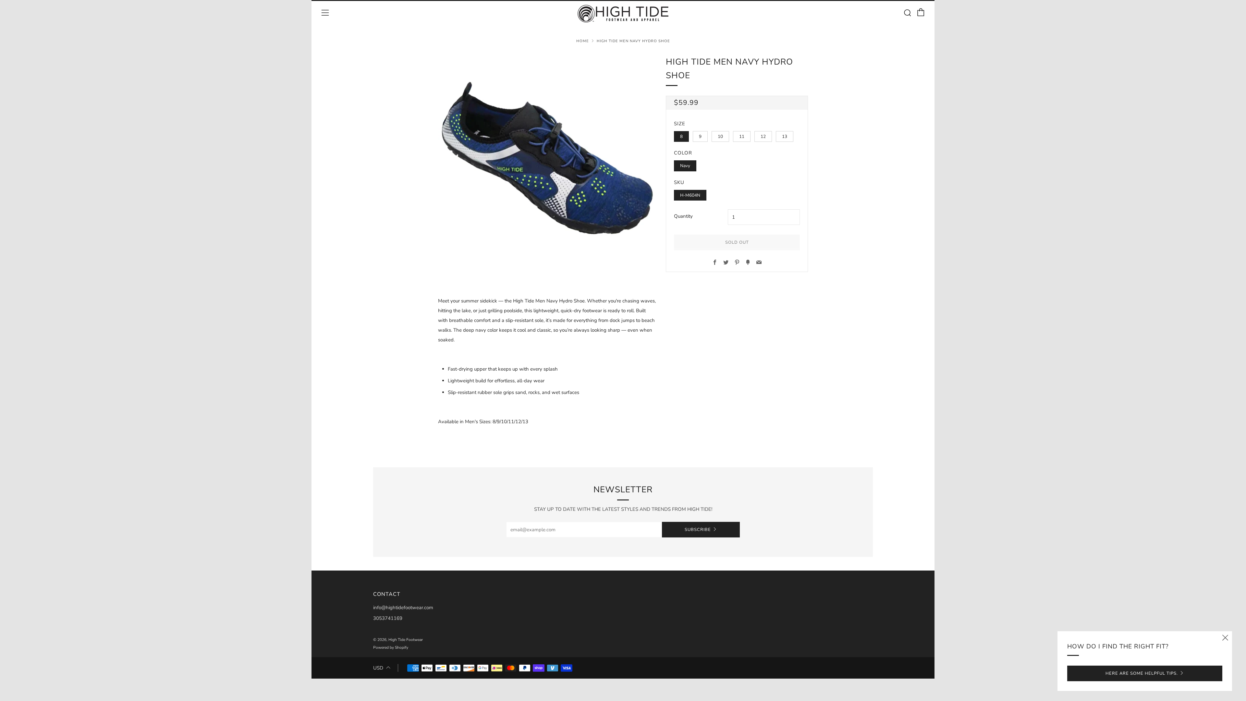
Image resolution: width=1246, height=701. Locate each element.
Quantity (683, 216)
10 (720, 136)
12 (763, 136)
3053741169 (387, 618)
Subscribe (698, 530)
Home (582, 41)
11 (741, 136)
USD (378, 668)
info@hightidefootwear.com (403, 607)
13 (784, 136)
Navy (685, 166)
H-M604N (690, 195)
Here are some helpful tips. (1142, 673)
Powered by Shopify (390, 647)
